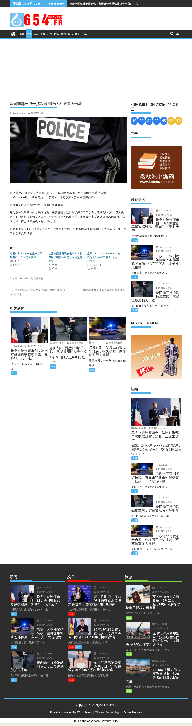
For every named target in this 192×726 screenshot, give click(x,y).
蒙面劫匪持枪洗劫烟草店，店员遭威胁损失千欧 (97, 3)
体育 (77, 34)
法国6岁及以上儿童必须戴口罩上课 (102, 290)
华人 (35, 34)
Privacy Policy (110, 720)
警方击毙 (27, 278)
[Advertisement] (96, 68)
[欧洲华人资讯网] (13, 33)
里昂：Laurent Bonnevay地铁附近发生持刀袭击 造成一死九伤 (103, 257)
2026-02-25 (161, 587)
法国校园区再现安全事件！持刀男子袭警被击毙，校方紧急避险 (65, 257)
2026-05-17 (103, 587)
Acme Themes (133, 712)
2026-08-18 (19, 345)
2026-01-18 (161, 624)
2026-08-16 (58, 343)
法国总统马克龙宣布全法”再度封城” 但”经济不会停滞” (38, 292)
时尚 (56, 34)
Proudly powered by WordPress (71, 712)
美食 (42, 34)
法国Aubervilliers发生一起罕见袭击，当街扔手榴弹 (26, 255)
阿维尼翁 (38, 278)
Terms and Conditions (87, 720)
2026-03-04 (103, 653)
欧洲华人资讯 (37, 112)
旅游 (63, 34)
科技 (49, 34)
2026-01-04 (161, 660)
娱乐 (70, 34)
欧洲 (28, 34)
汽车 (84, 34)
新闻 (22, 34)
